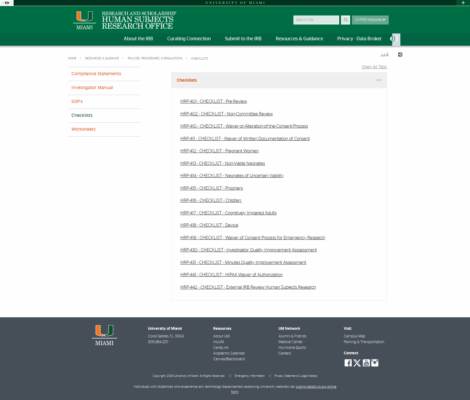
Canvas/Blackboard (229, 359)
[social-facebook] (348, 363)
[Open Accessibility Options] (7, 3)
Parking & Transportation (364, 342)
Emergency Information (250, 375)
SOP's (77, 101)
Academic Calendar (229, 353)
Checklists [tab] (187, 80)
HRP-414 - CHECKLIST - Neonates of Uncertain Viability (232, 175)
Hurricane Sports (292, 348)
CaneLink (221, 348)
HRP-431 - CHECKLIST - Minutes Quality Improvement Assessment (243, 262)
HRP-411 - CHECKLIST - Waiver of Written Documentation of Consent (245, 138)
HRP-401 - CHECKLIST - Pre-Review (213, 101)
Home (72, 58)
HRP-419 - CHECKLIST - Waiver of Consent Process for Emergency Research (252, 237)
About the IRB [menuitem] (138, 38)
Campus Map (354, 336)
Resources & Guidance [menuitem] (299, 38)
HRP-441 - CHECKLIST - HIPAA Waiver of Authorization (231, 274)
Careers (285, 353)
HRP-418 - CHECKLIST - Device (209, 225)
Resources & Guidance (102, 58)
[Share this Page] (397, 55)
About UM (221, 336)
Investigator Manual (92, 87)
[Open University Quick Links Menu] (463, 3)
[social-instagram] (374, 363)
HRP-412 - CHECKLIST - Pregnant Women (219, 151)
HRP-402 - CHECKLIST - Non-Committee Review (226, 114)
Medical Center (291, 342)
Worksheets (84, 129)
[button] (458, 385)
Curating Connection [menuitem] (189, 38)
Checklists (199, 58)
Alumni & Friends (292, 336)
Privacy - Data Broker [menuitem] (359, 38)
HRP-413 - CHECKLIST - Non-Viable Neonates (222, 163)
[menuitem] (396, 39)
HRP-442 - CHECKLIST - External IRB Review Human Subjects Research (248, 287)
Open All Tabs (374, 67)
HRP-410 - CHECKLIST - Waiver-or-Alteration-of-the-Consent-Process (244, 126)
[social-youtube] (366, 363)
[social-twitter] (357, 362)
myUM (218, 342)
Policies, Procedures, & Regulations (155, 58)
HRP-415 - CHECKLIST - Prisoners (211, 188)
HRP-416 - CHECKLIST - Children (211, 200)
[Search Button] (345, 20)
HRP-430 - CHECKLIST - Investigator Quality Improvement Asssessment (248, 250)
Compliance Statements (96, 74)
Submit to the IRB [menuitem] (243, 38)
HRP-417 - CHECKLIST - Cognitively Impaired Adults (228, 213)
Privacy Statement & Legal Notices (295, 375)
